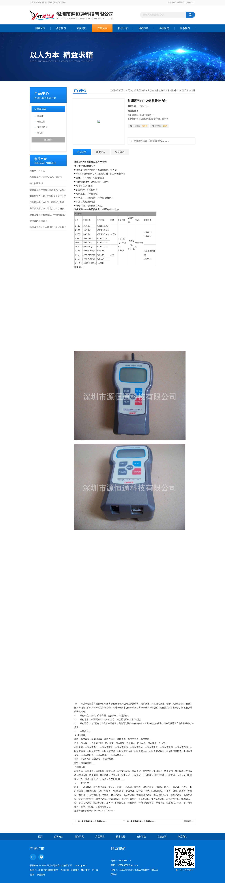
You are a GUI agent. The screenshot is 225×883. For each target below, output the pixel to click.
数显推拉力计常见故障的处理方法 (46, 177)
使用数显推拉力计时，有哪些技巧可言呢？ (48, 202)
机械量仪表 (40, 108)
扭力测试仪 (42, 127)
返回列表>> (189, 821)
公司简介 (58, 836)
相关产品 (100, 152)
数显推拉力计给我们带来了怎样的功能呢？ (48, 189)
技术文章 (123, 28)
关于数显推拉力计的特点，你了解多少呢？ (48, 208)
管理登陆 (41, 874)
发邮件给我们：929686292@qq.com (151, 141)
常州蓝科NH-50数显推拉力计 (143, 821)
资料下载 (143, 28)
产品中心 (41, 93)
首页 (128, 90)
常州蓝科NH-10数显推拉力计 (94, 821)
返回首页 (171, 2)
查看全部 (48, 139)
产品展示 (102, 28)
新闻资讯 (81, 28)
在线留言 (181, 2)
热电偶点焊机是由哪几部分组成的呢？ (48, 227)
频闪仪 (40, 132)
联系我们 (190, 2)
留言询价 (119, 152)
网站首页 (40, 28)
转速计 (40, 116)
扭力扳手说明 (36, 183)
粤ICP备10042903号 (48, 870)
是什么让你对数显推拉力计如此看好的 (48, 214)
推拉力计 (41, 121)
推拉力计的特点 (37, 171)
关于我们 (61, 28)
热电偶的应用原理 (38, 221)
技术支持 (120, 836)
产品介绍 (81, 152)
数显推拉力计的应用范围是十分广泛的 (48, 196)
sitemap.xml (80, 865)
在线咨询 (162, 836)
